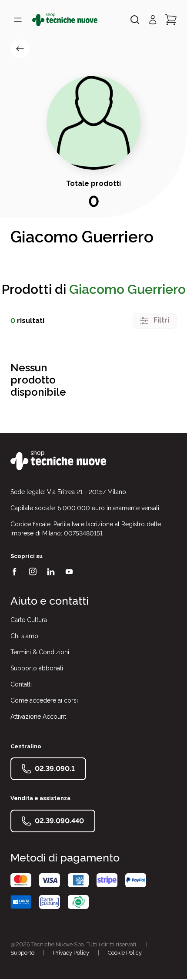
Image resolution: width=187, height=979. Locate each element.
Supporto (22, 952)
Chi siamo (24, 635)
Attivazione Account (38, 716)
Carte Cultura (28, 619)
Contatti (21, 684)
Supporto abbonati (36, 668)
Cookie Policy (125, 952)
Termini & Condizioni (39, 652)
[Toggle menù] (17, 19)
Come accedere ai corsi (44, 700)
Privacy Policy (71, 952)
